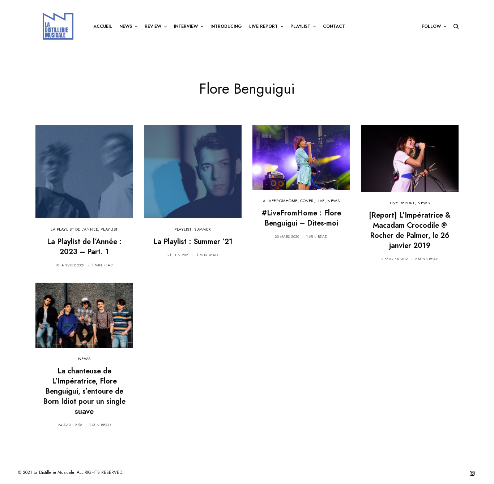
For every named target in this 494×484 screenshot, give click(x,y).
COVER (307, 201)
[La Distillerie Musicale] (58, 26)
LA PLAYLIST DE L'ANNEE (74, 229)
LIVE (320, 201)
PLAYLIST (109, 229)
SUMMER (202, 229)
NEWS (333, 201)
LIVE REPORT (402, 203)
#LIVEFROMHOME (280, 201)
